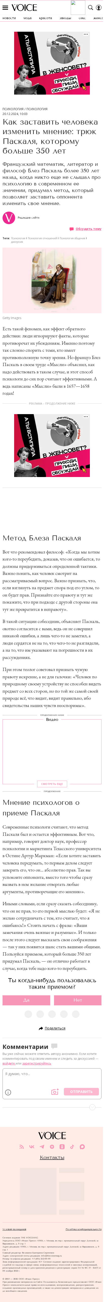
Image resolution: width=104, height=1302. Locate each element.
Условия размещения (14, 1229)
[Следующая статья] (52, 1107)
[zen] (52, 1146)
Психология (13, 109)
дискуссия (17, 242)
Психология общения (72, 238)
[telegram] (41, 1146)
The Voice (24, 7)
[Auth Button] (98, 7)
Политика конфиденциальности (83, 1229)
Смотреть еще (52, 784)
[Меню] (5, 7)
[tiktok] (72, 1146)
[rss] (21, 1146)
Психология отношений (42, 238)
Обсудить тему (88, 229)
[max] (82, 1146)
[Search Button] (90, 7)
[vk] (31, 1146)
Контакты (52, 1157)
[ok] (62, 1146)
